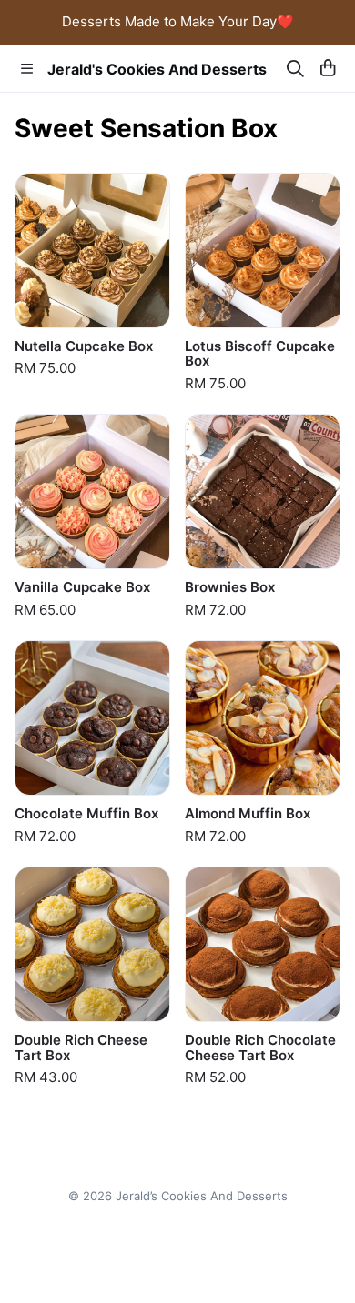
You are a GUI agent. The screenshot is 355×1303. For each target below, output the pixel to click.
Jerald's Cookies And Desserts (157, 69)
